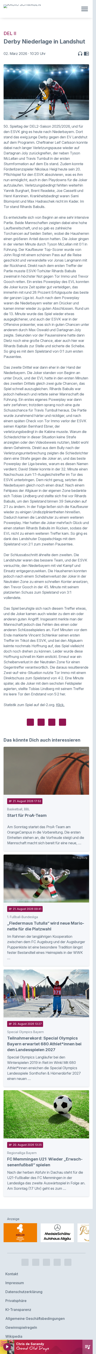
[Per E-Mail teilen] (62, 722)
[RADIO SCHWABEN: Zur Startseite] (41, 8)
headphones (80, 53)
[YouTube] (46, 1250)
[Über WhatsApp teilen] (51, 722)
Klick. (60, 705)
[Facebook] (25, 1250)
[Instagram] (35, 1250)
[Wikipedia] (67, 1250)
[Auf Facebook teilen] (30, 722)
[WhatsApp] (57, 1250)
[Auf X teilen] (41, 722)
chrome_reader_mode (86, 53)
